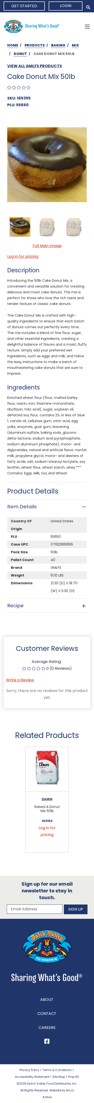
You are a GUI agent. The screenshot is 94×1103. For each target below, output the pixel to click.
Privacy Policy (29, 1070)
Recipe (15, 605)
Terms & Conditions (57, 1070)
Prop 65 (73, 1077)
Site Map (59, 1077)
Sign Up (75, 909)
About (47, 999)
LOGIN (65, 5)
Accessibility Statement (32, 1077)
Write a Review (20, 680)
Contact (46, 1013)
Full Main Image (47, 246)
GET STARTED (24, 6)
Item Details (22, 506)
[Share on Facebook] (46, 1042)
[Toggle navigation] (87, 26)
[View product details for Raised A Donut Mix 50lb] (47, 769)
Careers (47, 1027)
